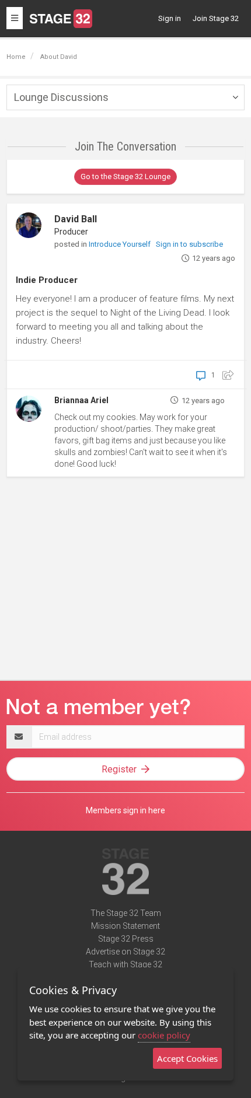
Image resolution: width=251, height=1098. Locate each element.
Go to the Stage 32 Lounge (125, 176)
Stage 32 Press (126, 938)
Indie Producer (47, 280)
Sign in (169, 18)
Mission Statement (125, 926)
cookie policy (164, 1035)
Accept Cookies (187, 1058)
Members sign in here (125, 810)
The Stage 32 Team (125, 913)
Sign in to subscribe (189, 244)
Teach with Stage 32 (125, 964)
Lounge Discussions (61, 97)
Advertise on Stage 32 (125, 951)
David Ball (75, 219)
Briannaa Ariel (81, 400)
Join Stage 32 (216, 18)
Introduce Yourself (120, 244)
